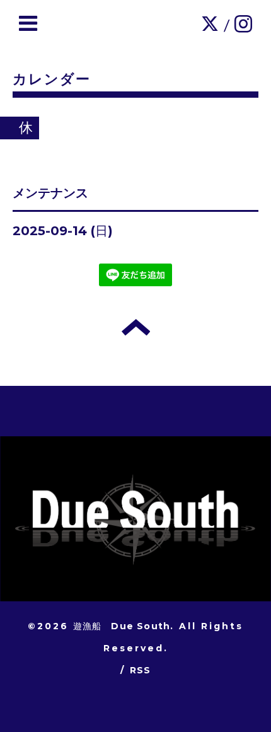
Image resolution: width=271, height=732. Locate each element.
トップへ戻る (136, 327)
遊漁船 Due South (122, 626)
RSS (140, 670)
